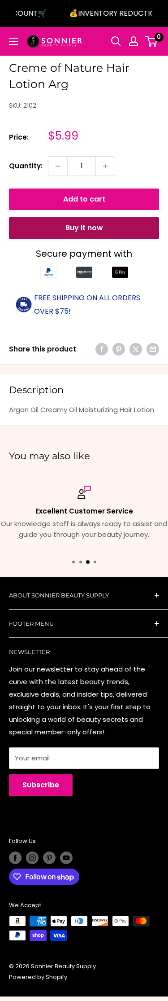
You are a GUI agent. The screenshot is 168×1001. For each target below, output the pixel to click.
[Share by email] (152, 349)
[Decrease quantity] (57, 166)
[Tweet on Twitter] (135, 349)
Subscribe (40, 785)
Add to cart (84, 199)
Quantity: (26, 166)
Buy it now (84, 228)
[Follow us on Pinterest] (49, 858)
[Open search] (116, 41)
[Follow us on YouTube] (66, 858)
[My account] (133, 41)
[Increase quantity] (105, 166)
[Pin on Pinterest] (118, 349)
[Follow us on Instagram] (32, 858)
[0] (151, 41)
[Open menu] (13, 41)
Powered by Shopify (38, 977)
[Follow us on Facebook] (15, 858)
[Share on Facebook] (101, 349)
